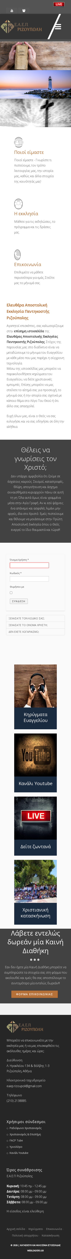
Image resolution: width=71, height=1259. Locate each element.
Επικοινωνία (54, 1229)
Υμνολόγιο (16, 1147)
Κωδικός (16, 573)
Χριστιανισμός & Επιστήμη (25, 1134)
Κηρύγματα (35, 1229)
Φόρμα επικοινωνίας (34, 994)
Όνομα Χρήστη (19, 559)
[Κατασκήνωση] (24, 10)
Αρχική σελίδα (16, 1229)
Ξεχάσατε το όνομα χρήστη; (28, 625)
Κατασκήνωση (50, 1235)
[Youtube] (11, 10)
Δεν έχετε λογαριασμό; (24, 632)
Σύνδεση (18, 601)
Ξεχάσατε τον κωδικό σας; (26, 618)
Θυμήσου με (17, 586)
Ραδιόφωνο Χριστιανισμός (25, 1128)
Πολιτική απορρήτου (25, 1235)
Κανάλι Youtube (19, 1153)
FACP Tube (16, 1140)
